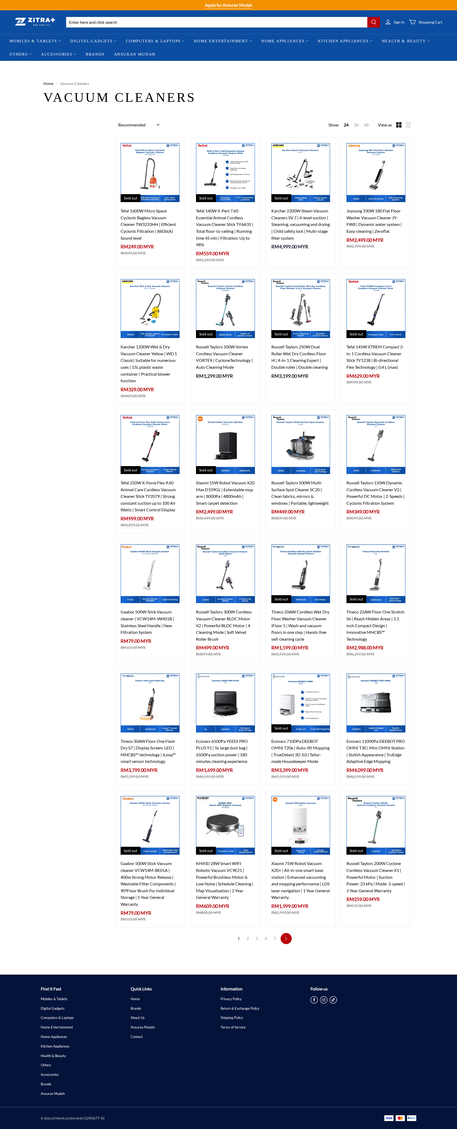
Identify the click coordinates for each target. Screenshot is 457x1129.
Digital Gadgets (91, 41)
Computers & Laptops (153, 41)
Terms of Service (233, 1027)
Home (48, 83)
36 (356, 124)
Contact (137, 1037)
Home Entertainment (221, 41)
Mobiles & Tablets (33, 41)
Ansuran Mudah (135, 54)
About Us (138, 1018)
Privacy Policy (231, 999)
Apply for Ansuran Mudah (228, 4)
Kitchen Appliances (343, 41)
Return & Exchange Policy (240, 1008)
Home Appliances (283, 41)
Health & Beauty (404, 41)
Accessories (56, 54)
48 (366, 124)
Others (19, 54)
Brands (95, 54)
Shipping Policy (232, 1018)
